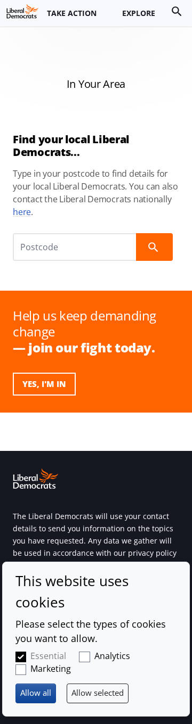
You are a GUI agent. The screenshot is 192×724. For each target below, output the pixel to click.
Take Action (72, 13)
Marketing (50, 668)
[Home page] (22, 11)
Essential (48, 656)
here (22, 212)
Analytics (112, 656)
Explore (138, 13)
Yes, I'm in (44, 384)
